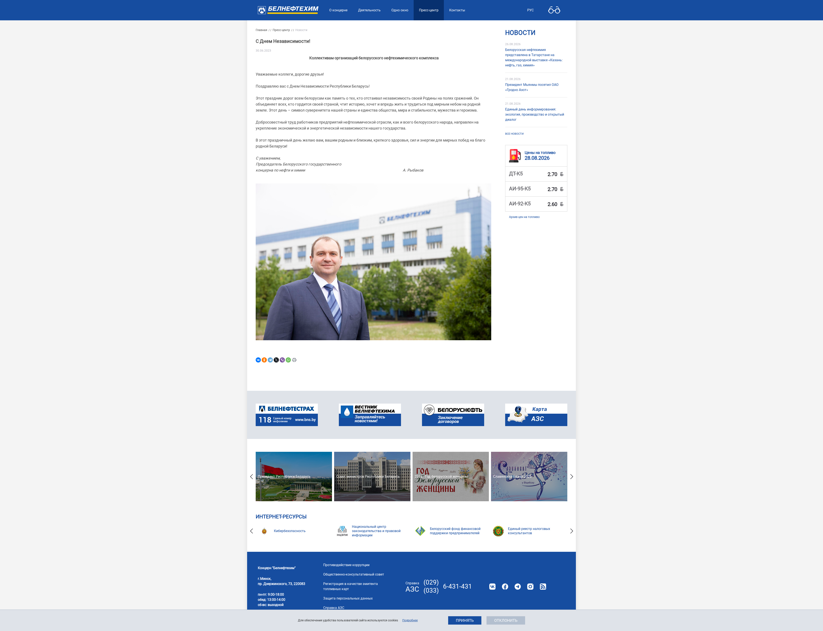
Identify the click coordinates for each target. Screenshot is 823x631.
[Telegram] (270, 359)
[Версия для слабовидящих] (554, 10)
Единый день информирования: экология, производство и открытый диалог (534, 114)
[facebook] (505, 586)
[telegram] (518, 586)
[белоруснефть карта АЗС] (536, 415)
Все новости (514, 133)
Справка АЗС (333, 608)
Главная (261, 30)
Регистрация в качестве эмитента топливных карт (350, 586)
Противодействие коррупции (346, 565)
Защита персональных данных (348, 598)
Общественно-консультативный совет (353, 574)
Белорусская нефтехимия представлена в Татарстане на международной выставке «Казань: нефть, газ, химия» (534, 57)
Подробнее (410, 620)
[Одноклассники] (264, 359)
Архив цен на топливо (524, 217)
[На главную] (288, 10)
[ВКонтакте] (258, 359)
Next (571, 476)
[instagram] (530, 586)
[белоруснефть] (453, 415)
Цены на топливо (540, 152)
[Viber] (282, 359)
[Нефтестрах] (287, 415)
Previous (251, 476)
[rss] (543, 586)
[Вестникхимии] (370, 415)
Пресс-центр (281, 30)
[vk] (492, 586)
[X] (276, 359)
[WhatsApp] (288, 359)
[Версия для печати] (294, 360)
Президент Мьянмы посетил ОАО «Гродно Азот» (532, 87)
